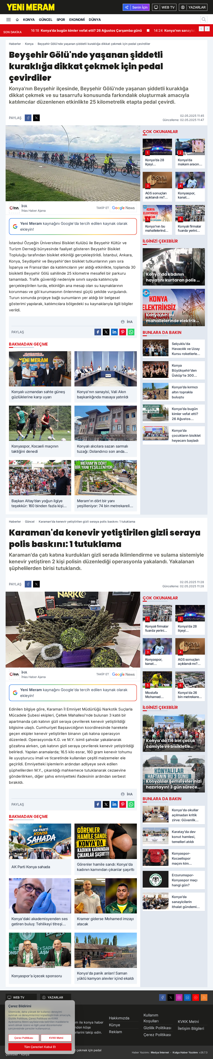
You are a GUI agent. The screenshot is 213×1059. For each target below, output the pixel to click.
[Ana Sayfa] (17, 20)
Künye (114, 1025)
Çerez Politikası (157, 1035)
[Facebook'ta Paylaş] (28, 117)
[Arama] (203, 19)
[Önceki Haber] (201, 28)
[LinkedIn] (187, 997)
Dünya (95, 20)
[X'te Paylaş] (36, 117)
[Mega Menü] (8, 19)
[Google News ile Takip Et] (123, 208)
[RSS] (204, 997)
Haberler (15, 43)
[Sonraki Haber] (207, 28)
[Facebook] (162, 997)
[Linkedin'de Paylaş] (114, 332)
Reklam (115, 1032)
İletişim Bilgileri (191, 1028)
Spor (61, 20)
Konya (29, 20)
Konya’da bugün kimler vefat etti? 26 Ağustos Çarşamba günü (86, 30)
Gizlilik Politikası (157, 1028)
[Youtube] (195, 997)
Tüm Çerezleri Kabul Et (40, 1047)
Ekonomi (77, 20)
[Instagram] (179, 997)
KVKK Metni (188, 1021)
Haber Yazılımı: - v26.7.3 (169, 1052)
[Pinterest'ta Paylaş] (122, 332)
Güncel (45, 20)
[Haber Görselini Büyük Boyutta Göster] (73, 163)
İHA (33, 208)
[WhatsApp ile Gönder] (131, 332)
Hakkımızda (119, 1018)
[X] (170, 997)
